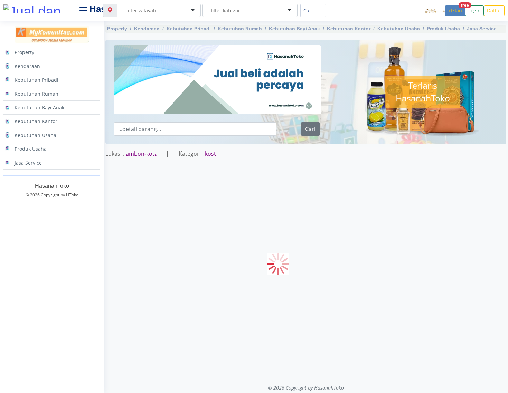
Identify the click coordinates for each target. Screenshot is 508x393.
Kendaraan (147, 28)
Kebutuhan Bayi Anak (294, 28)
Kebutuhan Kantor (348, 28)
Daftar (494, 10)
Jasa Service (482, 28)
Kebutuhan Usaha (398, 28)
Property (117, 28)
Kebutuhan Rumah (240, 28)
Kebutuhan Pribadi (189, 28)
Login (474, 10)
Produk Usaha (443, 28)
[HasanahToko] (38, 8)
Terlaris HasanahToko (423, 91)
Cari (310, 129)
